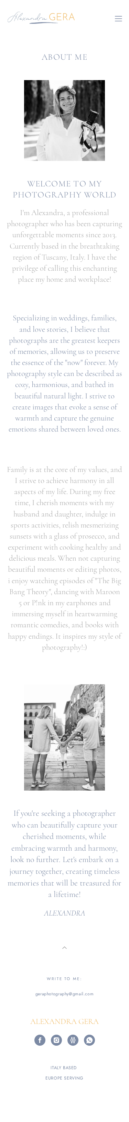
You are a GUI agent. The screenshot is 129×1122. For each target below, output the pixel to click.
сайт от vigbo (64, 1106)
